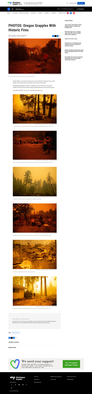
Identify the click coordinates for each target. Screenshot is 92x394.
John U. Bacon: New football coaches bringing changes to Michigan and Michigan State (73, 26)
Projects (33, 13)
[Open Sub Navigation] (10, 13)
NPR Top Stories (16, 332)
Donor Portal (73, 3)
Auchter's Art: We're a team (71, 38)
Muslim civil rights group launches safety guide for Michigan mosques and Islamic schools (74, 51)
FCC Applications (70, 379)
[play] (9, 9)
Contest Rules (53, 379)
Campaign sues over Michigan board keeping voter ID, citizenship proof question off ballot (73, 44)
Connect (47, 13)
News (8, 13)
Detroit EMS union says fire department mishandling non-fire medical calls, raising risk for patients (74, 58)
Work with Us (36, 379)
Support (54, 13)
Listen (40, 13)
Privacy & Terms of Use (71, 376)
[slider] (14, 9)
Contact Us (36, 376)
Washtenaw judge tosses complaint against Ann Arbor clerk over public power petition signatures (73, 33)
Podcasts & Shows (23, 13)
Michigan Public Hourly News (56, 376)
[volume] (12, 9)
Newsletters (62, 13)
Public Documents (37, 382)
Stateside (15, 13)
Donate (82, 3)
